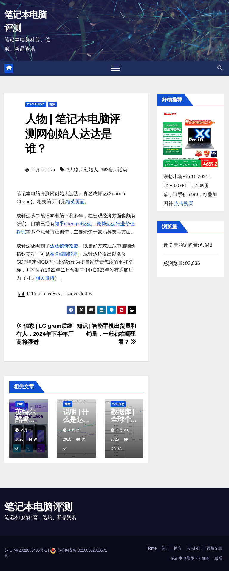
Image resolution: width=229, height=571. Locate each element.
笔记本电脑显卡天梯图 (190, 558)
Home (151, 548)
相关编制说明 (64, 253)
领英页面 (75, 201)
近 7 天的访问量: (181, 245)
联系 (218, 558)
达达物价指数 (64, 245)
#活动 (121, 169)
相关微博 (45, 278)
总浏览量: (174, 263)
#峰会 (106, 169)
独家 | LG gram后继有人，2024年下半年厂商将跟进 (44, 334)
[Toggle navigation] (115, 68)
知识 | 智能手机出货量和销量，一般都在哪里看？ (106, 334)
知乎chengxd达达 (73, 223)
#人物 (72, 169)
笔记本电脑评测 (38, 506)
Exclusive (35, 104)
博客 (178, 548)
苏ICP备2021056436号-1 (26, 550)
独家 (52, 104)
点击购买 (183, 203)
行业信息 (118, 404)
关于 (165, 548)
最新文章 (214, 548)
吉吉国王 (194, 548)
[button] (219, 67)
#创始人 (89, 169)
